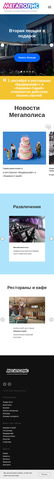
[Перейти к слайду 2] (24, 321)
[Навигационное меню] (49, 7)
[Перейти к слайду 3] (27, 321)
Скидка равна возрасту (13, 418)
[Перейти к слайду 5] (33, 321)
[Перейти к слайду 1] (21, 321)
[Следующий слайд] (51, 170)
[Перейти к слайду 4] (30, 321)
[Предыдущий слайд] (2, 170)
